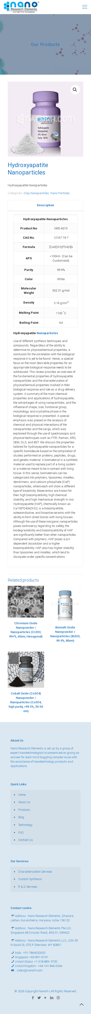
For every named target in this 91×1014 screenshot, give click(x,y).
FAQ (21, 832)
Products (24, 809)
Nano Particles (60, 193)
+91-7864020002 (34, 952)
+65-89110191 (38, 957)
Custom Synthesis (30, 879)
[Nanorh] (21, 7)
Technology (25, 825)
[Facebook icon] (33, 998)
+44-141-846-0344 (50, 966)
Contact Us (25, 840)
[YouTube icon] (45, 998)
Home (22, 794)
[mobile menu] (85, 7)
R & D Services (27, 886)
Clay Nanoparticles (36, 193)
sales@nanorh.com (29, 970)
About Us (24, 802)
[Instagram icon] (58, 998)
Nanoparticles (47, 333)
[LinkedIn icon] (51, 998)
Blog (21, 817)
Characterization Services (35, 871)
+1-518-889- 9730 (45, 961)
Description (45, 205)
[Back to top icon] (81, 1004)
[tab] (45, 205)
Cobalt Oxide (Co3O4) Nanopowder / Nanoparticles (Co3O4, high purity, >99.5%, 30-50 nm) (26, 702)
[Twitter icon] (39, 998)
